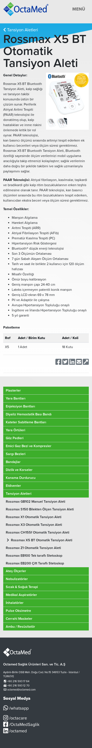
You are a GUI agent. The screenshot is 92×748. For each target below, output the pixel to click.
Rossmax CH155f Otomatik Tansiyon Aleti (37, 532)
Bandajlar (13, 462)
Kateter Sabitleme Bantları (26, 422)
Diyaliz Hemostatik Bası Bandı (29, 414)
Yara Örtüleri (15, 430)
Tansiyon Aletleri (22, 30)
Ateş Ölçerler (16, 571)
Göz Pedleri (15, 438)
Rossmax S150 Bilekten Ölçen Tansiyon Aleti (40, 509)
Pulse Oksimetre (18, 611)
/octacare (17, 718)
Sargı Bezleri (15, 454)
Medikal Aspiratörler (21, 595)
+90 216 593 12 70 (18, 685)
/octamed (17, 731)
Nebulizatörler (17, 579)
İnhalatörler (15, 603)
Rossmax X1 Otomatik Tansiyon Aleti (33, 517)
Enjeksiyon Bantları (20, 406)
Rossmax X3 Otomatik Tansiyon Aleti (34, 525)
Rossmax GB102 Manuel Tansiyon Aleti (35, 501)
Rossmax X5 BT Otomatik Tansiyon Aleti (41, 540)
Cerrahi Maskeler (19, 619)
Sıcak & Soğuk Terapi (22, 587)
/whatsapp (18, 708)
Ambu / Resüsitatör (20, 626)
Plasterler (13, 390)
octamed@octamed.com (21, 689)
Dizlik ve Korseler (19, 470)
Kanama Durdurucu (21, 478)
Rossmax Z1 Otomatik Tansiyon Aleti (33, 548)
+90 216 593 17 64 (18, 681)
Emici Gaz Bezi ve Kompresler (28, 446)
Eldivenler (13, 486)
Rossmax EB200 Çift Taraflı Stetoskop (35, 563)
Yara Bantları (15, 398)
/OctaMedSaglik (23, 724)
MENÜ (78, 9)
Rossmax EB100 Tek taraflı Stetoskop (34, 555)
